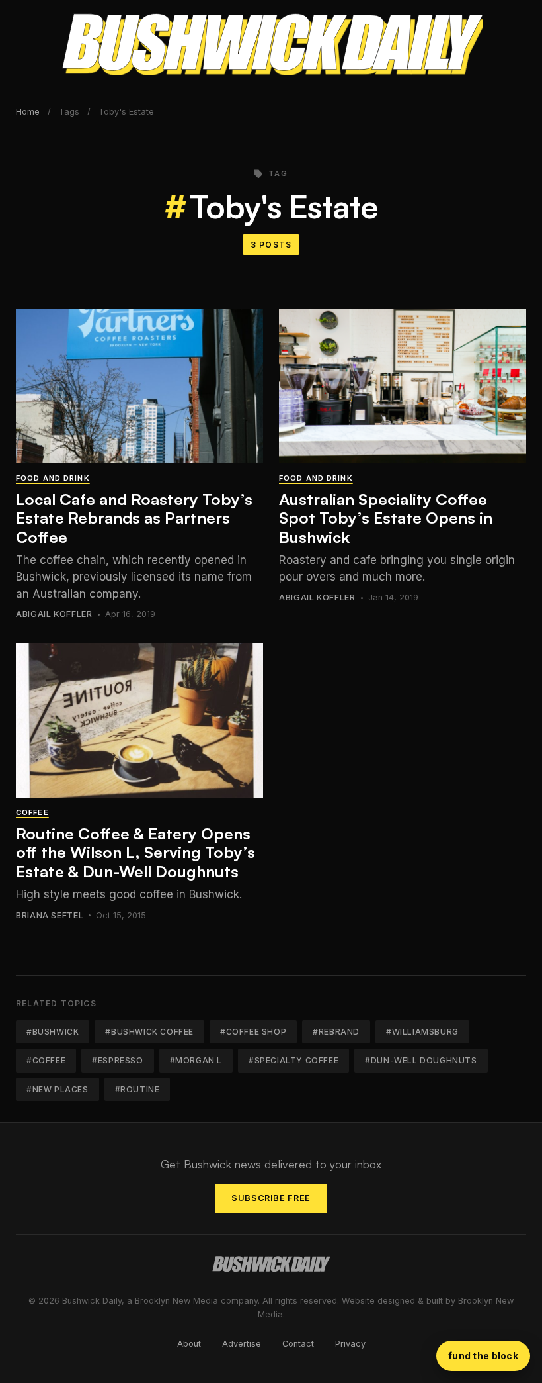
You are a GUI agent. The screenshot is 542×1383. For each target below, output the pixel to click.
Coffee (32, 812)
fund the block (483, 1355)
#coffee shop (253, 1032)
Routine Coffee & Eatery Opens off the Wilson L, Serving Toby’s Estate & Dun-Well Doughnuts (135, 853)
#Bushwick (52, 1032)
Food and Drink (53, 478)
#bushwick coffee (149, 1032)
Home (28, 112)
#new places (57, 1089)
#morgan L (196, 1060)
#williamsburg (422, 1032)
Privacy (350, 1344)
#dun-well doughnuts (421, 1060)
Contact (298, 1344)
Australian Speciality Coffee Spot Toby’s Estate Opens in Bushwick (385, 518)
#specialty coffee (293, 1060)
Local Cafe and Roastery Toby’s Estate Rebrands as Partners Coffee (134, 518)
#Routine (137, 1089)
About (189, 1344)
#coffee (45, 1060)
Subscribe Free (271, 1198)
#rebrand (336, 1032)
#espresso (117, 1060)
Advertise (241, 1344)
